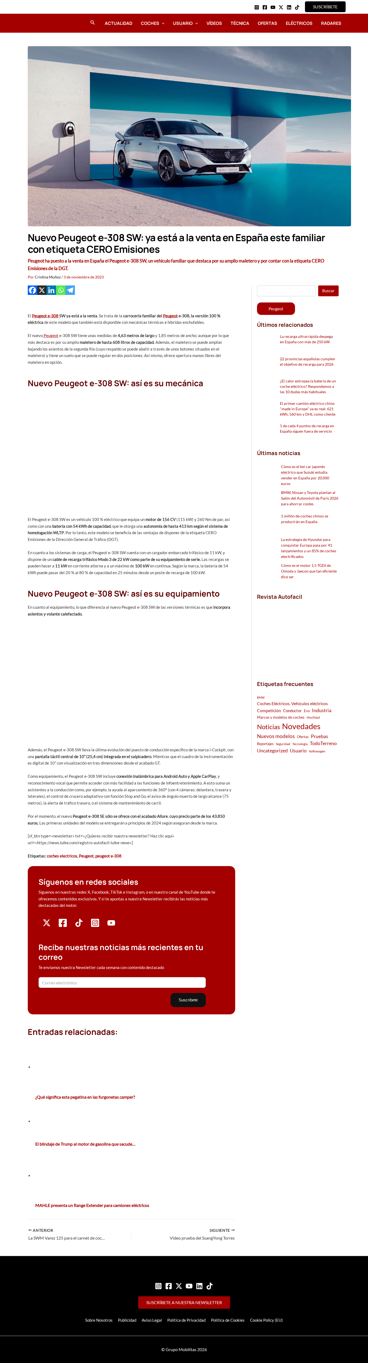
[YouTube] (272, 7)
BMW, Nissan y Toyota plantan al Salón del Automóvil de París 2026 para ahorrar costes (309, 498)
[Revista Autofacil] (297, 634)
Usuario (183, 23)
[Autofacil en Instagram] (95, 925)
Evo (307, 711)
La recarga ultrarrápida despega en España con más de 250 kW (306, 339)
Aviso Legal (152, 1320)
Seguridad (283, 744)
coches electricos (62, 855)
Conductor (292, 710)
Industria (321, 710)
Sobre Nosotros (99, 1320)
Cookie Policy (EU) (266, 1320)
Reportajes (265, 744)
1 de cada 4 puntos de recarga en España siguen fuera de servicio (307, 428)
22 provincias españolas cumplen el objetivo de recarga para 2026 (307, 361)
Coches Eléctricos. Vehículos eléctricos (292, 703)
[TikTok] (297, 7)
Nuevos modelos (276, 736)
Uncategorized (272, 750)
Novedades (301, 726)
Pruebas (319, 736)
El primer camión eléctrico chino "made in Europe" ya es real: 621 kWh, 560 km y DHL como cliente (307, 408)
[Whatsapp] (60, 290)
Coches (150, 23)
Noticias (268, 727)
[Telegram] (70, 290)
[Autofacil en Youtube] (111, 924)
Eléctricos (299, 23)
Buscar (328, 290)
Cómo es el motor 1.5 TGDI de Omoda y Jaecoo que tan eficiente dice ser (309, 571)
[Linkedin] (289, 7)
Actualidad (118, 23)
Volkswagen (317, 751)
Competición (269, 710)
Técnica (240, 23)
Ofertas (267, 23)
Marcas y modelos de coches (280, 717)
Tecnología (300, 744)
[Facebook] (264, 7)
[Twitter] (178, 1286)
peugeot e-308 (108, 855)
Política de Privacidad (186, 1320)
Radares (331, 23)
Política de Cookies (228, 1320)
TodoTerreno (323, 743)
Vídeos (214, 23)
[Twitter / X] (281, 7)
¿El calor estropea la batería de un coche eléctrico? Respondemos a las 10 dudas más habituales (308, 386)
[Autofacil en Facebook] (63, 925)
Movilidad (313, 717)
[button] (325, 6)
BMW (261, 697)
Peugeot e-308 (45, 315)
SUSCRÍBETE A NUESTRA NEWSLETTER (184, 1302)
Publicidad (127, 1320)
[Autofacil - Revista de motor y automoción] (42, 23)
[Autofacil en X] (47, 925)
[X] (42, 290)
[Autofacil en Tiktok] (79, 925)
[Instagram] (256, 7)
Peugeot (170, 315)
